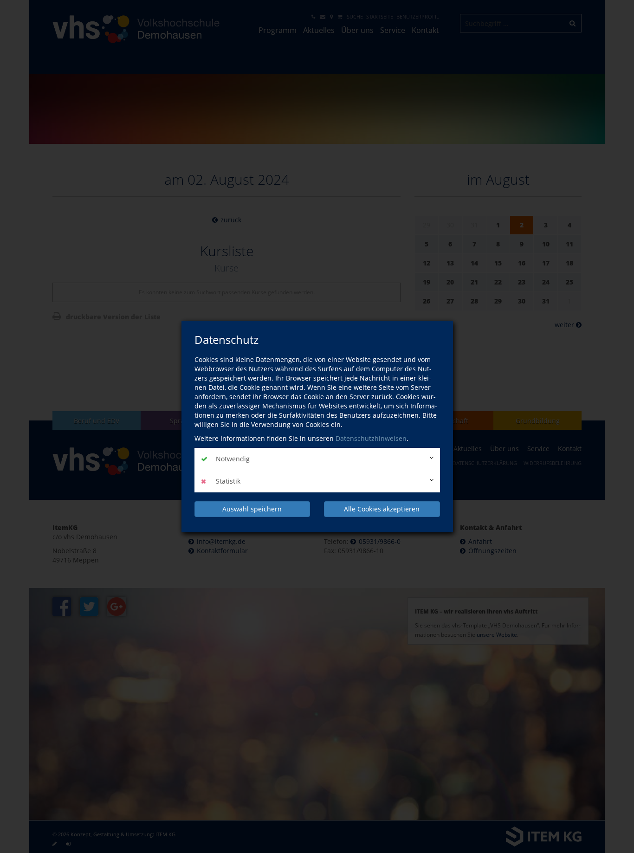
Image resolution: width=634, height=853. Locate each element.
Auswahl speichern (252, 508)
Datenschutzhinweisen (371, 438)
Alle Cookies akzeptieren (382, 508)
